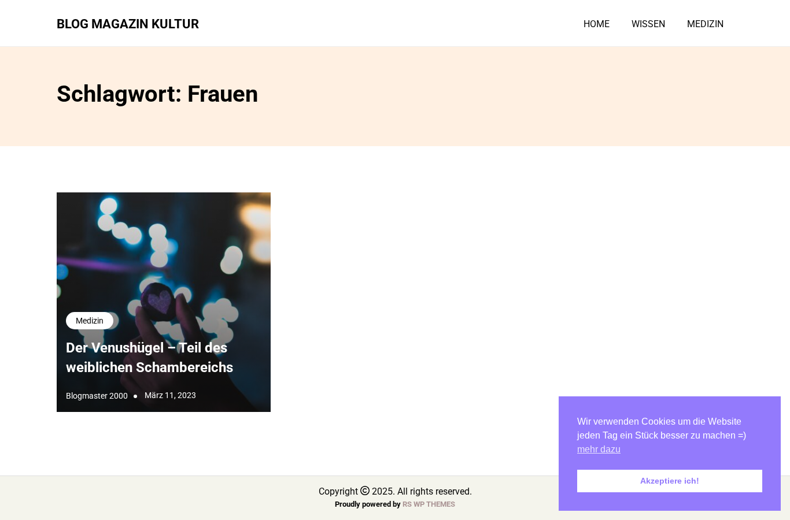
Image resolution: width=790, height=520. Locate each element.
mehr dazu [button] (599, 449)
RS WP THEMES (429, 504)
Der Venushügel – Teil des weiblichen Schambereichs (149, 358)
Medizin (705, 24)
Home (597, 24)
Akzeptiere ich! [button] (669, 480)
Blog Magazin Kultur (128, 23)
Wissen (648, 24)
